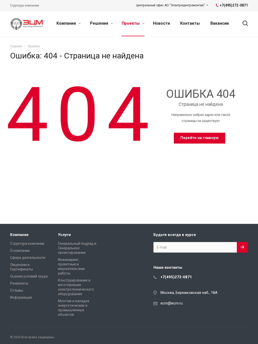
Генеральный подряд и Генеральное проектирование (77, 248)
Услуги (64, 234)
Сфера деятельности (27, 258)
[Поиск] (243, 23)
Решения (99, 23)
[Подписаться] (242, 247)
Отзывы (16, 290)
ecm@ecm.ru (171, 303)
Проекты (131, 23)
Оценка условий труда (29, 276)
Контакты (190, 23)
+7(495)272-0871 (176, 277)
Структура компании (27, 244)
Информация (21, 297)
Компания (66, 23)
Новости (161, 23)
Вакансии (219, 23)
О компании (20, 251)
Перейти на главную (199, 137)
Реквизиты (19, 283)
